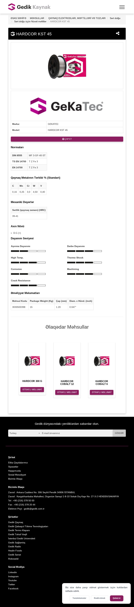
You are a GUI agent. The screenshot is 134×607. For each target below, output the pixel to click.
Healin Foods (15, 550)
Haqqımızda (14, 470)
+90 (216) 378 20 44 (24, 504)
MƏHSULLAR (37, 18)
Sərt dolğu (115, 18)
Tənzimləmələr (79, 598)
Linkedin (12, 572)
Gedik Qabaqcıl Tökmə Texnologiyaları (28, 526)
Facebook (13, 588)
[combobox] (24, 433)
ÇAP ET (68, 139)
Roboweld (13, 558)
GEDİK (29, 7)
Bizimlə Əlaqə (15, 478)
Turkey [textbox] (13, 433)
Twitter (11, 584)
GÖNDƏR (119, 433)
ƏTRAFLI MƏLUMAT (32, 389)
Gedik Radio (14, 546)
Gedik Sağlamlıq (16, 542)
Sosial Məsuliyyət (17, 474)
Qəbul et (116, 598)
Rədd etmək (99, 598)
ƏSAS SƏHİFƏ (18, 18)
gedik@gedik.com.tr (34, 508)
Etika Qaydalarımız (18, 462)
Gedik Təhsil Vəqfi (17, 534)
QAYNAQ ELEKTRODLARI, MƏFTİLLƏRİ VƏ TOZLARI (77, 18)
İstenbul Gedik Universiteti (21, 538)
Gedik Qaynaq (15, 522)
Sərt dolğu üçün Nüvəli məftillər (30, 21)
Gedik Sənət (14, 554)
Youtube (12, 580)
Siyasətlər (13, 466)
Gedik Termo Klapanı (19, 530)
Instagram (13, 576)
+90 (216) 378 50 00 (23, 500)
